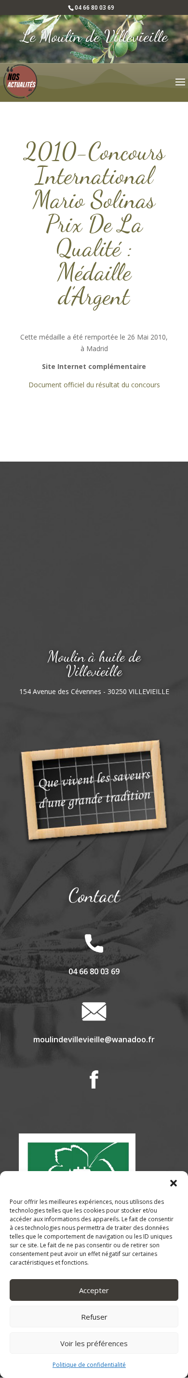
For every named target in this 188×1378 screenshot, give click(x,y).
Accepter (94, 1290)
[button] (173, 1183)
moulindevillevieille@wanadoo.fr (94, 1039)
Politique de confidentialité (89, 1365)
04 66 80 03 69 (94, 7)
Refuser (94, 1317)
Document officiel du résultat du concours (94, 384)
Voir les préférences (94, 1343)
